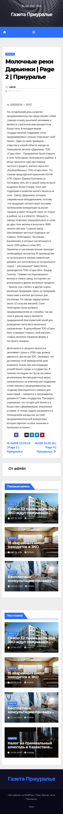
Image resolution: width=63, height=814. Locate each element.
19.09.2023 (16, 753)
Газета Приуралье (31, 14)
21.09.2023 (16, 717)
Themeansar (31, 799)
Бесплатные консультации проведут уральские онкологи (30, 581)
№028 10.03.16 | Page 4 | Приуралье (45, 447)
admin (12, 87)
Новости (10, 54)
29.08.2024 (16, 647)
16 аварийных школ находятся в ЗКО (26, 545)
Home (31, 807)
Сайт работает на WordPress (21, 795)
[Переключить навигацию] (33, 32)
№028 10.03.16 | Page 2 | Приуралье (18, 447)
